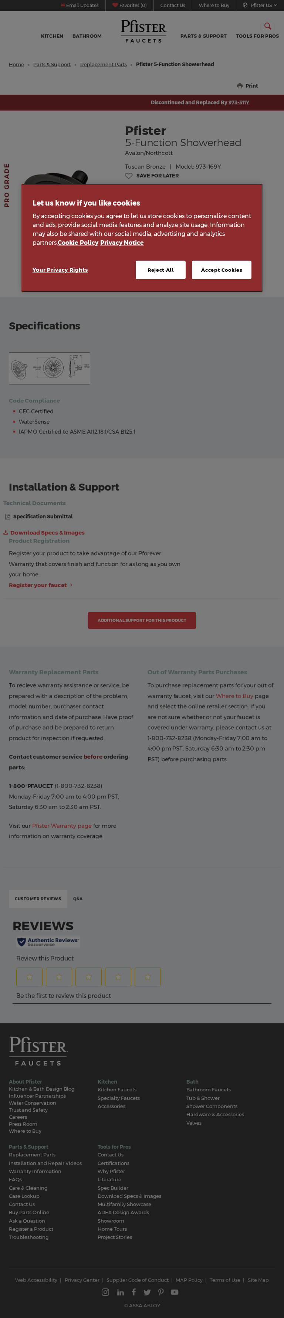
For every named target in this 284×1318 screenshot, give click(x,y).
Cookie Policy (78, 242)
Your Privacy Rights (60, 270)
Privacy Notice (122, 242)
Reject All (161, 270)
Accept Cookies (221, 270)
